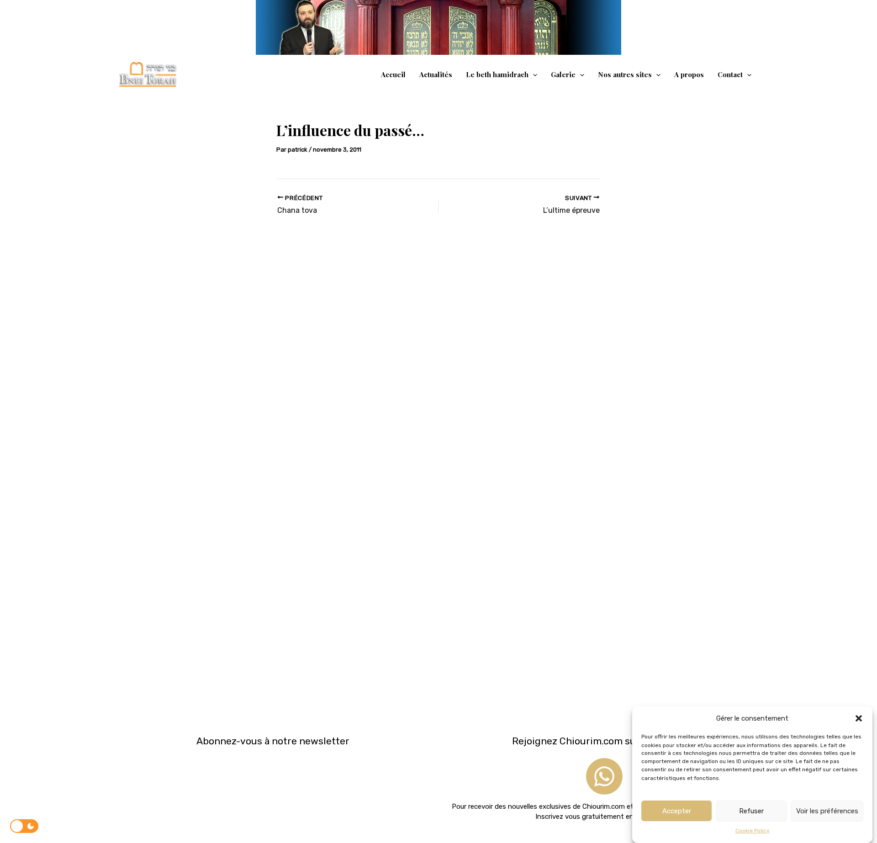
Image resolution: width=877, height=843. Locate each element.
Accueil (393, 74)
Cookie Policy (752, 831)
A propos (689, 74)
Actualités (435, 74)
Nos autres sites (625, 74)
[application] (532, 74)
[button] (858, 718)
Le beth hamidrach (497, 74)
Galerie (563, 74)
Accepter (676, 811)
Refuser (751, 811)
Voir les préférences (827, 811)
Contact (730, 74)
